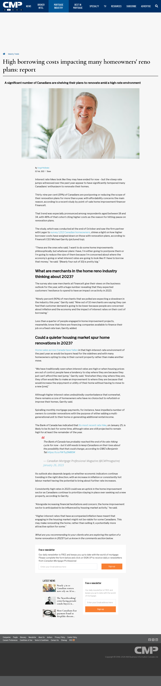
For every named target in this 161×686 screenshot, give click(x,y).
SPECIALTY (94, 6)
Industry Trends (13, 54)
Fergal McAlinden (43, 167)
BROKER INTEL (41, 6)
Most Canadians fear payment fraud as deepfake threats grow (67, 613)
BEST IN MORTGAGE (78, 6)
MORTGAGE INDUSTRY (58, 6)
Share (49, 171)
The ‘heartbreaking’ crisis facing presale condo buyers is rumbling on (66, 601)
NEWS (28, 6)
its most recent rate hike (93, 425)
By (42, 167)
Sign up (112, 566)
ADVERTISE (146, 6)
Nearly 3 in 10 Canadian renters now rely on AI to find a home (65, 588)
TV (105, 6)
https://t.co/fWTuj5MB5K (61, 452)
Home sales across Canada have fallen (56, 350)
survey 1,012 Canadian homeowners (70, 232)
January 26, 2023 (53, 465)
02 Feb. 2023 (39, 171)
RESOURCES (116, 6)
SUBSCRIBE (131, 6)
